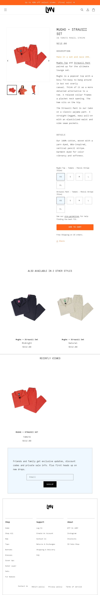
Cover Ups (9, 560)
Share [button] (62, 241)
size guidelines (71, 216)
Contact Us (41, 539)
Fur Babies (10, 577)
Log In (39, 528)
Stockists (71, 539)
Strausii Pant (82, 63)
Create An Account (44, 533)
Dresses (8, 555)
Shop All (9, 533)
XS (61, 177)
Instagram (71, 533)
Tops (7, 544)
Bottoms (8, 549)
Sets (7, 571)
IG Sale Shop (73, 544)
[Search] (82, 10)
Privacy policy (55, 587)
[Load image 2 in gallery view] (22, 90)
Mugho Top (62, 63)
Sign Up (50, 484)
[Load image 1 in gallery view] (12, 90)
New (6, 539)
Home (7, 528)
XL (61, 185)
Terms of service (74, 587)
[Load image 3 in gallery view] (33, 90)
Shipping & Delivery (45, 549)
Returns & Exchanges (45, 544)
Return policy (38, 587)
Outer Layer (10, 566)
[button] (5, 10)
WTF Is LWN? (72, 528)
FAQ (37, 555)
